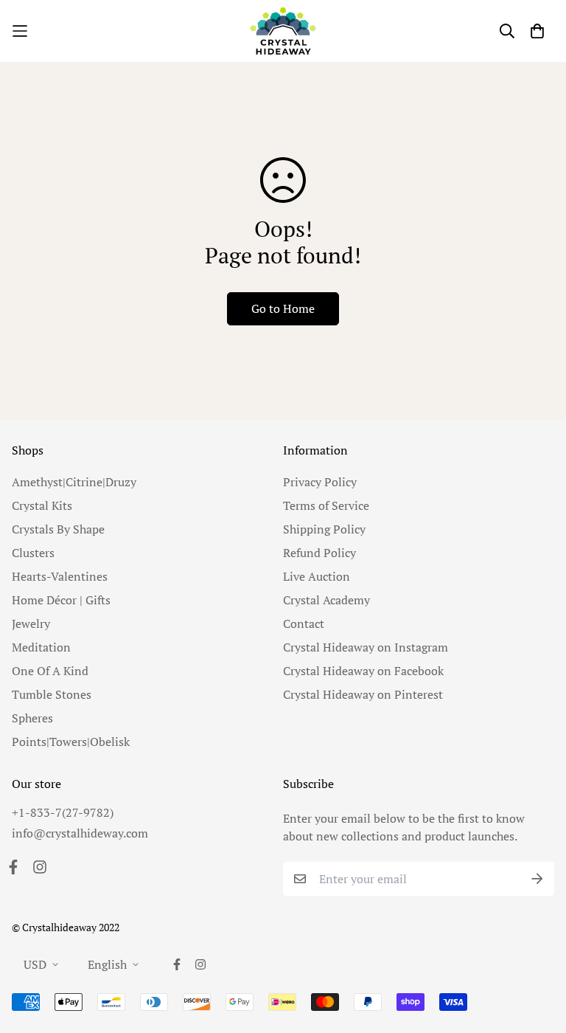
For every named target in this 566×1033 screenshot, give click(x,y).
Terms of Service (326, 505)
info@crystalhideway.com (80, 833)
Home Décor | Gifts (61, 600)
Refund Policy (319, 553)
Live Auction (316, 576)
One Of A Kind (50, 671)
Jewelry (31, 623)
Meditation (41, 647)
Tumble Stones (51, 694)
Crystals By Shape (58, 529)
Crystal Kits (42, 505)
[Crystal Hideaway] (283, 31)
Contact (303, 623)
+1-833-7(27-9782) (62, 812)
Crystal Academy (326, 600)
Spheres (32, 718)
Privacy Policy (320, 482)
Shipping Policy (324, 529)
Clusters (33, 553)
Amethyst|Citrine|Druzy (74, 482)
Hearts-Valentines (60, 576)
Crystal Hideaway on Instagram (365, 647)
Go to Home (283, 308)
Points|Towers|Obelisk (71, 741)
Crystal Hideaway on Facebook (363, 671)
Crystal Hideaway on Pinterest (363, 694)
